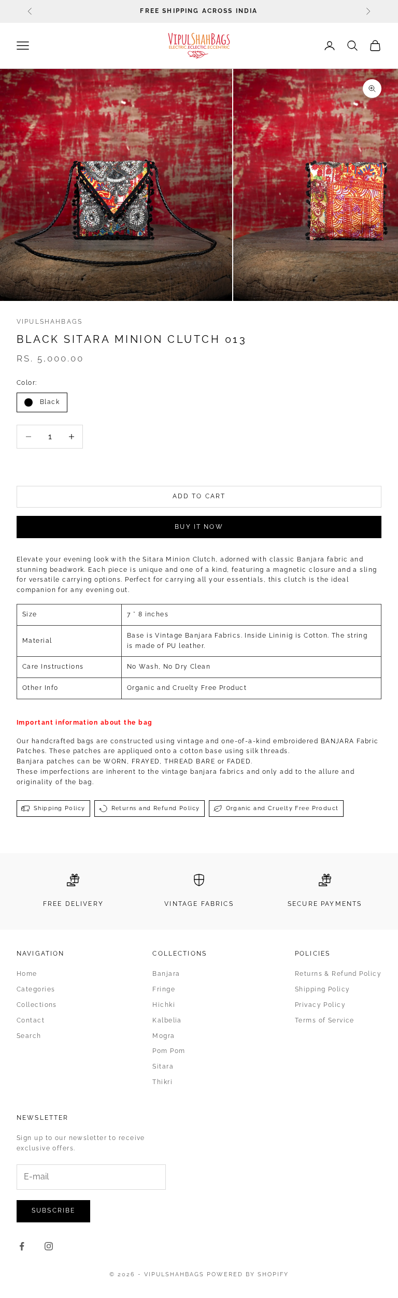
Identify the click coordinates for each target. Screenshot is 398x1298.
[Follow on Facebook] (22, 1246)
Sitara (163, 1066)
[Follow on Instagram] (49, 1246)
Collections (37, 1004)
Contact (31, 1020)
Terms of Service (324, 1020)
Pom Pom (168, 1051)
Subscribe (53, 1210)
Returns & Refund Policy (338, 973)
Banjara (166, 973)
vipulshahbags (49, 321)
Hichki (163, 1004)
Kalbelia (167, 1020)
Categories (36, 989)
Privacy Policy (320, 1004)
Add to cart (199, 496)
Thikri (162, 1082)
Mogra (163, 1036)
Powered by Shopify (248, 1274)
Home (27, 973)
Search (29, 1036)
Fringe (163, 989)
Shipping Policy (322, 989)
